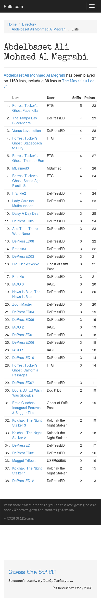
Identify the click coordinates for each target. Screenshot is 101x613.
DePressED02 (23, 452)
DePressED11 (23, 445)
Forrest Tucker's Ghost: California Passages (25, 370)
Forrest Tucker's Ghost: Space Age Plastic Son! (26, 180)
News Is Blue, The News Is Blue (26, 294)
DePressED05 (23, 220)
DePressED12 (23, 480)
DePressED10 (23, 357)
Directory (29, 24)
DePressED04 (23, 311)
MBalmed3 (20, 168)
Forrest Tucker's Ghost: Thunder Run (28, 158)
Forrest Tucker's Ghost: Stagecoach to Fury (27, 143)
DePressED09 (23, 319)
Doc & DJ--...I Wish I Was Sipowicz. (28, 393)
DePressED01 (23, 334)
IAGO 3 (18, 284)
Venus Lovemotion (26, 130)
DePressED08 (23, 241)
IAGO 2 (18, 327)
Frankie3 (19, 248)
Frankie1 (19, 276)
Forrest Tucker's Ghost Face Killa (25, 108)
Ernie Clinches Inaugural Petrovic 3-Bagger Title (26, 407)
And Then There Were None (25, 231)
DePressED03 (23, 256)
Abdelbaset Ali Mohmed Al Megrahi (39, 29)
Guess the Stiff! (32, 573)
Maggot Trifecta (24, 460)
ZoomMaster (22, 304)
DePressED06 (23, 342)
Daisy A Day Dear (26, 213)
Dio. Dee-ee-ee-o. (26, 263)
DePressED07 (23, 382)
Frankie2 (19, 193)
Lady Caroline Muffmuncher (23, 203)
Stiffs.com (13, 6)
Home (12, 24)
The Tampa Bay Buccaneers (24, 120)
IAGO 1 (18, 349)
